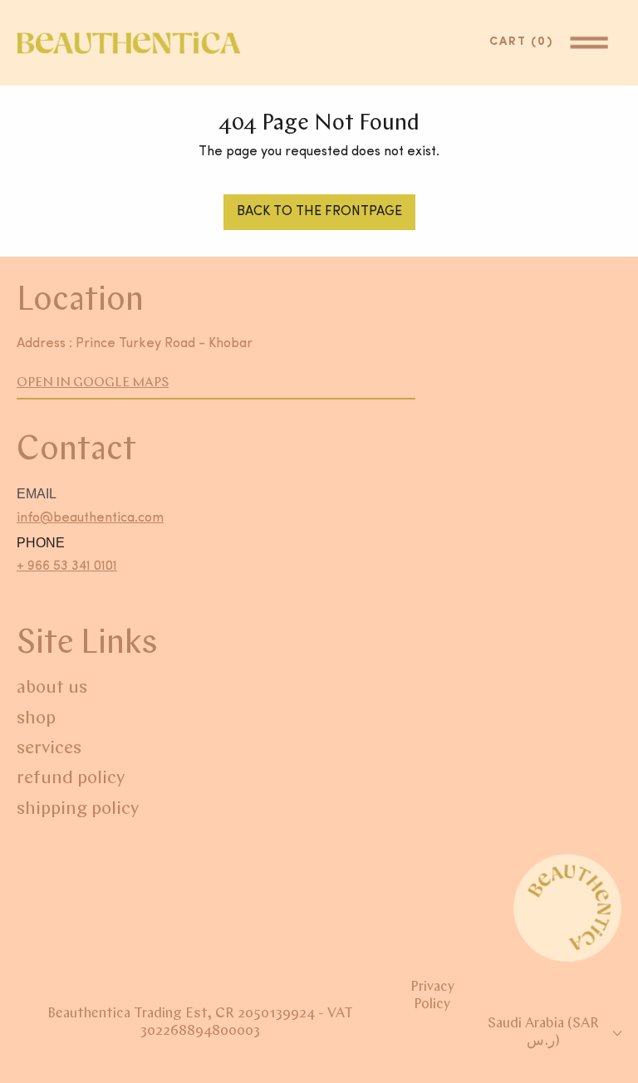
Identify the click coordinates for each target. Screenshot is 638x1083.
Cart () (525, 41)
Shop (36, 718)
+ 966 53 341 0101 (67, 566)
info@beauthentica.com (90, 518)
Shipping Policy (78, 809)
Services (49, 748)
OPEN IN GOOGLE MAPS (93, 383)
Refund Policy (71, 778)
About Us (52, 688)
